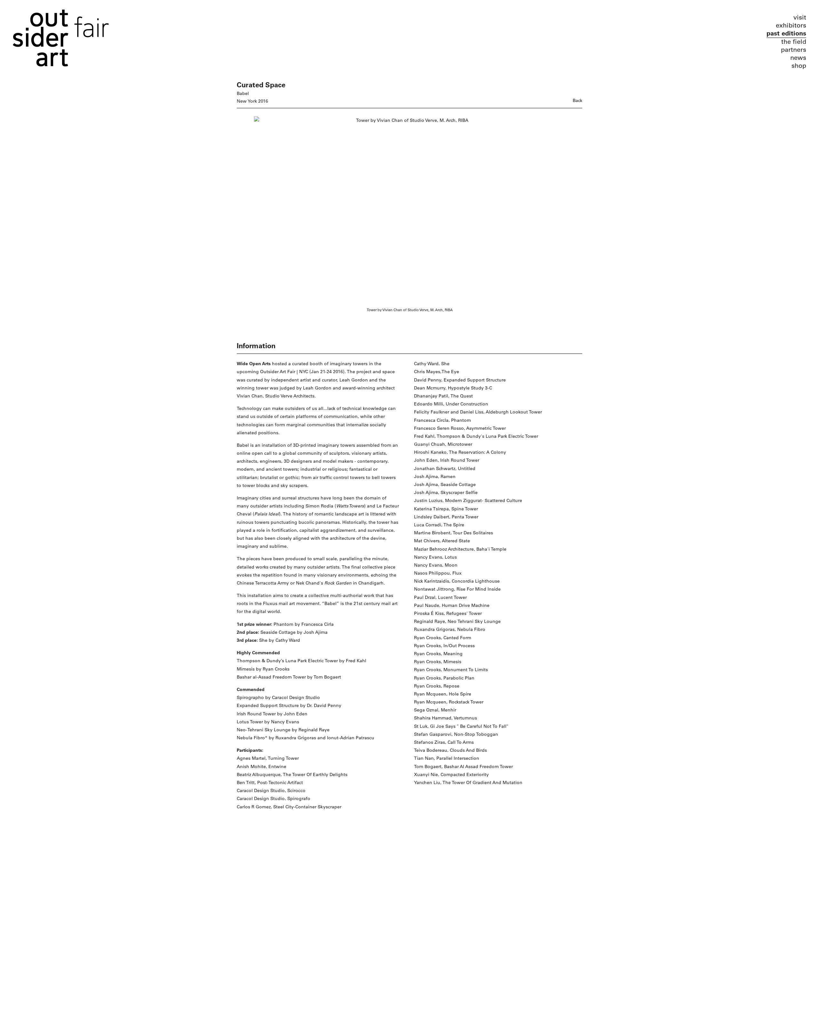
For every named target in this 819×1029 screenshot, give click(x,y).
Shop (798, 65)
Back (577, 100)
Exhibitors (791, 25)
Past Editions (786, 33)
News (798, 57)
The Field (793, 41)
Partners (793, 49)
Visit (799, 17)
